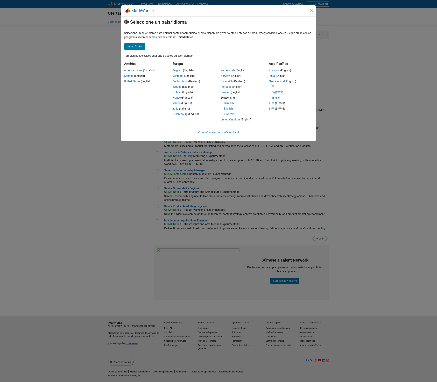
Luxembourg (180, 114)
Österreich (227, 81)
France (176, 97)
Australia (274, 70)
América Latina (133, 70)
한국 (271, 108)
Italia (175, 108)
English (228, 108)
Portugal (226, 86)
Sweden (225, 92)
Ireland (176, 103)
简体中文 (277, 92)
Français (229, 114)
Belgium (177, 70)
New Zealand (277, 81)
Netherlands (228, 70)
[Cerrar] (311, 10)
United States (132, 81)
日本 (271, 103)
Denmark (177, 75)
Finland (176, 92)
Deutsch (229, 103)
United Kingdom (230, 119)
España (176, 86)
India (272, 75)
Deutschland (180, 81)
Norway (225, 75)
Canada (128, 75)
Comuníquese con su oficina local (218, 132)
